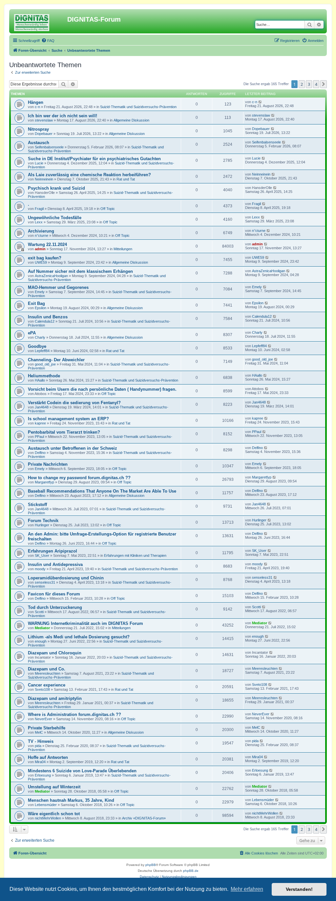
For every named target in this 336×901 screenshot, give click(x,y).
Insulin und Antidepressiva (55, 564)
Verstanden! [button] (299, 889)
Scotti (39, 612)
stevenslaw (44, 120)
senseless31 (45, 582)
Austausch (38, 142)
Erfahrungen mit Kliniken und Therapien (135, 555)
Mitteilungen (123, 249)
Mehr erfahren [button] (247, 889)
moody (40, 569)
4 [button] (316, 84)
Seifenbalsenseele (49, 147)
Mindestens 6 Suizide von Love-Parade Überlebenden (82, 770)
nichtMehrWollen (48, 818)
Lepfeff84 (42, 351)
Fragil (39, 209)
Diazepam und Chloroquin (54, 652)
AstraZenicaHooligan (51, 276)
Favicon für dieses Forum (54, 593)
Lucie (39, 163)
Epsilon (40, 308)
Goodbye (37, 346)
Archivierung (41, 231)
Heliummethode (44, 375)
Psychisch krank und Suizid (56, 188)
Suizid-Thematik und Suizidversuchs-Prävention (138, 107)
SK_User (42, 555)
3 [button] (309, 84)
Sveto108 (42, 689)
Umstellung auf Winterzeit (54, 786)
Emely (40, 292)
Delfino (40, 453)
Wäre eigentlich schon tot (54, 813)
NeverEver (43, 719)
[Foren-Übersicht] (39, 21)
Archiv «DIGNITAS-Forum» (144, 818)
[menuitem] (47, 41)
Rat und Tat (125, 179)
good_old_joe (45, 364)
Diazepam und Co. (46, 668)
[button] (323, 84)
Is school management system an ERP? (68, 418)
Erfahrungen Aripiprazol (52, 551)
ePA (32, 332)
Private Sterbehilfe (46, 727)
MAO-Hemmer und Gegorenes (58, 287)
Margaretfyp (44, 482)
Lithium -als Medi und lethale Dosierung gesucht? (79, 636)
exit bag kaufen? (44, 257)
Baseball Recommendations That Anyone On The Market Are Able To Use (102, 491)
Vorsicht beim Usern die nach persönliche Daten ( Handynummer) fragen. (102, 389)
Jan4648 (42, 407)
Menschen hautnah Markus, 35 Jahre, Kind (71, 800)
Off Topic (107, 209)
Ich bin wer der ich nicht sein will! (62, 115)
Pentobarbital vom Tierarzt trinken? (64, 432)
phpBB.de (191, 871)
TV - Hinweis (40, 741)
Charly (40, 337)
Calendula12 (44, 321)
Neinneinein (44, 179)
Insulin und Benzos (48, 316)
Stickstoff (37, 504)
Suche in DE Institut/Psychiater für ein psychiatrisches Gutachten (94, 158)
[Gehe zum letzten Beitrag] (260, 102)
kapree (40, 423)
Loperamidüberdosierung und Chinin (66, 577)
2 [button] (302, 84)
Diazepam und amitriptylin (55, 698)
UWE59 (41, 262)
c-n (37, 107)
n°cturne (41, 235)
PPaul (39, 437)
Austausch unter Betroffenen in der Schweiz (72, 448)
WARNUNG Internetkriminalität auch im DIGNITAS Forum (85, 623)
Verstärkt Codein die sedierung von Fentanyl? (74, 402)
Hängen (35, 102)
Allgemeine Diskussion (131, 120)
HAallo (40, 380)
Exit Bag (36, 303)
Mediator (42, 628)
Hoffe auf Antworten (48, 757)
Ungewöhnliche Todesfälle (54, 217)
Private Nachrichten (48, 464)
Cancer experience (46, 685)
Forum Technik (43, 520)
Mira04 (40, 762)
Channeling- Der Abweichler (56, 359)
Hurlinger (42, 525)
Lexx (39, 222)
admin (40, 249)
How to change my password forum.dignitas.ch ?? (79, 477)
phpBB (150, 865)
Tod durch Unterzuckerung (55, 607)
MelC (39, 732)
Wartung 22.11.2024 (47, 244)
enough (41, 641)
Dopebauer (43, 134)
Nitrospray (38, 129)
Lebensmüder (46, 805)
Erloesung (43, 775)
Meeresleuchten (47, 673)
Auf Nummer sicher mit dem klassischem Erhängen (80, 271)
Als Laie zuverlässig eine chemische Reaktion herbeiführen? (89, 174)
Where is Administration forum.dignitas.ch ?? (74, 714)
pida (38, 746)
